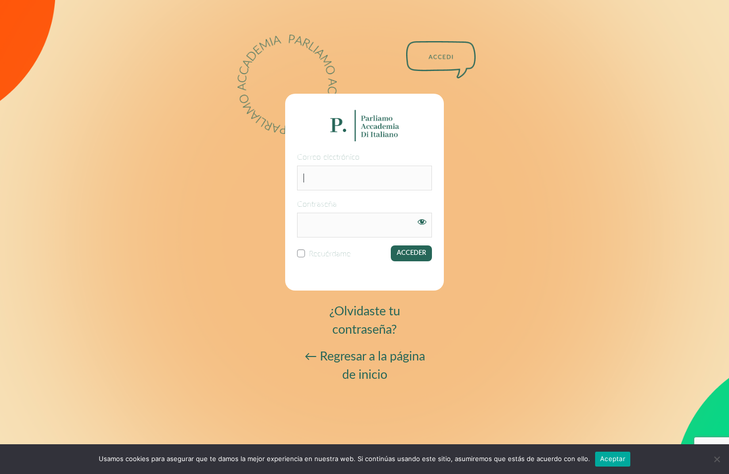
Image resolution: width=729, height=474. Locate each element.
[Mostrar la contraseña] (422, 222)
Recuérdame (330, 254)
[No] (717, 459)
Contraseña (317, 204)
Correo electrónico (328, 157)
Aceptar (612, 459)
